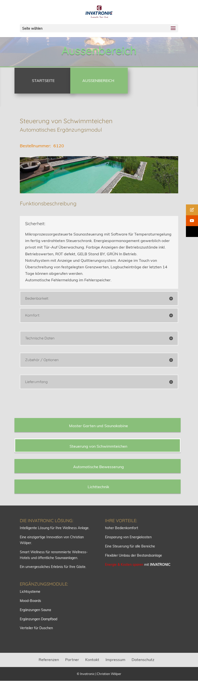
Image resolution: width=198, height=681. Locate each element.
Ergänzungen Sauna (35, 610)
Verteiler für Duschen (36, 628)
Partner (72, 659)
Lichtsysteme (30, 591)
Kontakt (92, 659)
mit (137, 564)
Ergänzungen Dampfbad (38, 619)
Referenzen (49, 659)
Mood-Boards (30, 601)
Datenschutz (143, 659)
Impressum (115, 659)
